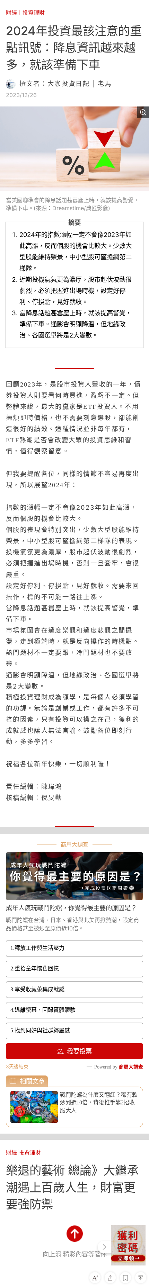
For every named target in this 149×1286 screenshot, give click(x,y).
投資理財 (34, 12)
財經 (11, 12)
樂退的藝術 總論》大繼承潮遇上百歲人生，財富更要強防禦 (72, 1187)
